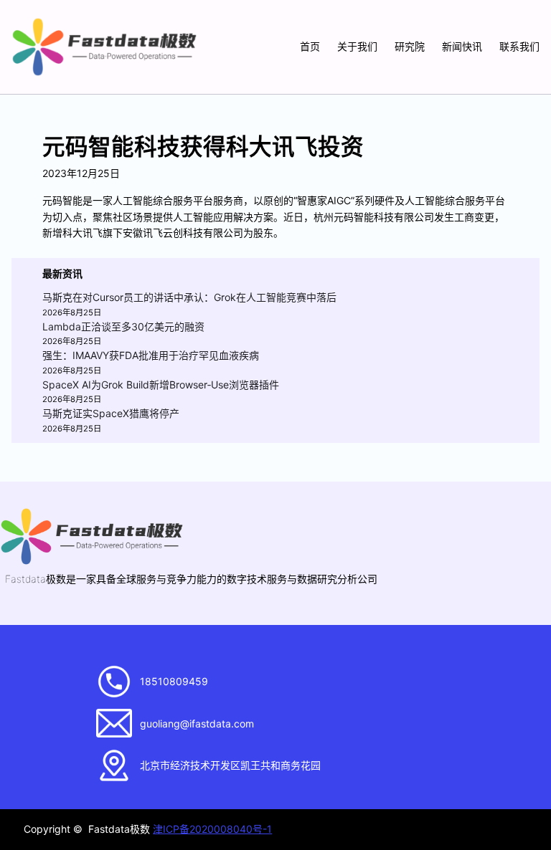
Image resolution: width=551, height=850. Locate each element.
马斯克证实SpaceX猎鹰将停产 (110, 413)
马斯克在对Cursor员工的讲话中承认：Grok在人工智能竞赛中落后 (189, 297)
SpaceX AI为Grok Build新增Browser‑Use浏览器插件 (160, 384)
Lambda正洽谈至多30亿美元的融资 (123, 326)
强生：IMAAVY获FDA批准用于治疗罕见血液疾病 (150, 355)
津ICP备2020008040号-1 (212, 829)
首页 (310, 46)
